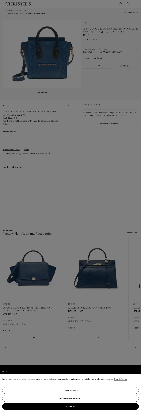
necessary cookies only (70, 398)
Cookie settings (70, 390)
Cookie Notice (120, 379)
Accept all (70, 406)
